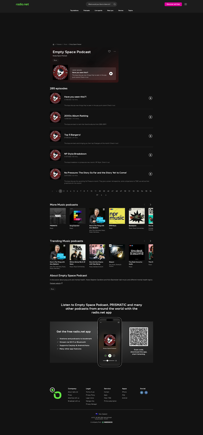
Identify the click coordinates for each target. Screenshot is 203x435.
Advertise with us (73, 398)
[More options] (115, 51)
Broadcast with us (74, 401)
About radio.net (73, 392)
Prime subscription (110, 401)
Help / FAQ (107, 398)
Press (70, 395)
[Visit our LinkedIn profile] (142, 392)
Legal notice (90, 398)
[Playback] (111, 73)
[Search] (114, 4)
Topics (130, 10)
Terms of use (90, 392)
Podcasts (87, 10)
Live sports (98, 10)
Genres (120, 10)
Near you (110, 10)
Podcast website (55, 283)
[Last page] (105, 195)
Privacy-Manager (91, 404)
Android (124, 398)
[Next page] (101, 195)
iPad (123, 395)
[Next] (150, 203)
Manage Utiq (90, 401)
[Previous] (144, 203)
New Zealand (102, 414)
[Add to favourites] (109, 51)
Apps (105, 395)
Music (55, 60)
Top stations (74, 10)
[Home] (53, 44)
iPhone (124, 392)
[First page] (52, 191)
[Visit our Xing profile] (146, 392)
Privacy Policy (90, 395)
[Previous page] (56, 191)
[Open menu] (185, 4)
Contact (106, 392)
